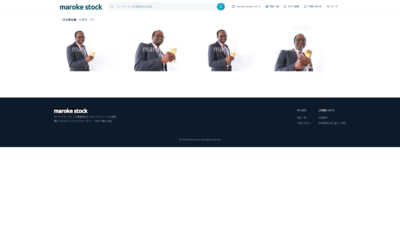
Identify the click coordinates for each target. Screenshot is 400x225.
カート (334, 6)
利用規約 (323, 117)
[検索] (221, 6)
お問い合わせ (315, 6)
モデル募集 (293, 6)
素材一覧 (274, 6)
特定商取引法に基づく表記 (332, 123)
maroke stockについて (248, 6)
